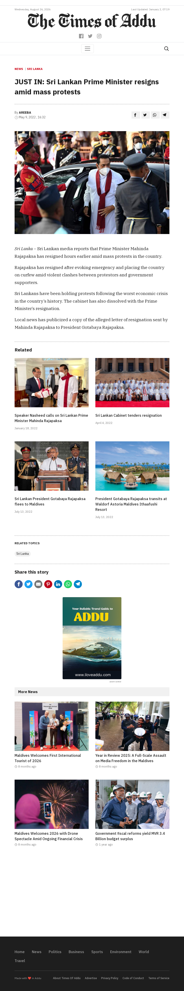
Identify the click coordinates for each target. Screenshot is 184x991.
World (144, 952)
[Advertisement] (92, 894)
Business (76, 952)
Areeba (25, 113)
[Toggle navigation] (87, 48)
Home (20, 952)
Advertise (91, 978)
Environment (120, 952)
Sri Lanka (35, 69)
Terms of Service (158, 978)
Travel (20, 960)
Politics (55, 952)
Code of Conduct (133, 978)
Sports (97, 952)
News (19, 69)
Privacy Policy (109, 978)
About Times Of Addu (67, 978)
